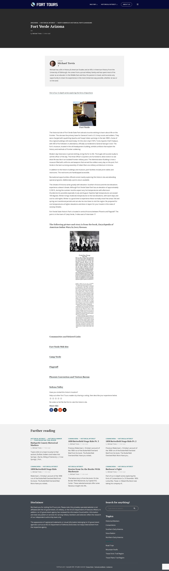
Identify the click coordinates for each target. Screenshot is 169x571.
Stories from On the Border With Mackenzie (84, 470)
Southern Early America (114, 529)
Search (134, 508)
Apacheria (34, 23)
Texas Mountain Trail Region (45, 440)
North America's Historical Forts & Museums (75, 23)
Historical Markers (112, 521)
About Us (126, 4)
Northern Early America (114, 537)
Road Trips (110, 545)
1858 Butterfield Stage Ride (44, 469)
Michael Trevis (37, 33)
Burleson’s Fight (114, 469)
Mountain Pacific (112, 550)
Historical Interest (108, 4)
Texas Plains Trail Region (115, 558)
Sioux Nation (110, 533)
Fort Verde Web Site (58, 346)
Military (93, 4)
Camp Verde (55, 356)
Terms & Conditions (99, 567)
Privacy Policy (89, 567)
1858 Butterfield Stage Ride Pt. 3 (83, 441)
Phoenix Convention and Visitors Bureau (69, 377)
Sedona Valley (56, 387)
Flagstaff (53, 367)
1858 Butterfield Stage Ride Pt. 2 (121, 441)
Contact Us (109, 567)
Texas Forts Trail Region (115, 554)
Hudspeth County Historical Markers (44, 444)
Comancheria (73, 439)
